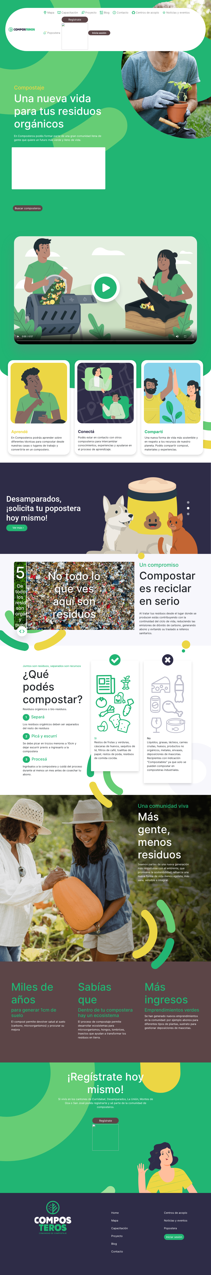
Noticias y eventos (175, 1221)
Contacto (117, 1252)
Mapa (114, 1221)
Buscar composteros (28, 208)
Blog (114, 1244)
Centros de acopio (175, 1213)
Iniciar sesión (174, 1237)
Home (115, 1213)
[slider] (22, 632)
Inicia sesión (99, 32)
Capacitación (119, 1229)
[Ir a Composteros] (21, 30)
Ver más (18, 526)
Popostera (170, 1229)
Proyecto (117, 1236)
